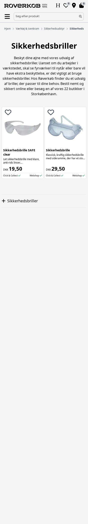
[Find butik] (74, 6)
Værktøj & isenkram (27, 28)
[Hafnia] (58, 6)
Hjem (7, 28)
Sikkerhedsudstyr (54, 28)
